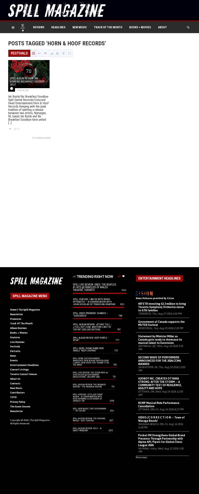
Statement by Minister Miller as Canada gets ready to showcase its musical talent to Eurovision (160, 339)
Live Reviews (17, 342)
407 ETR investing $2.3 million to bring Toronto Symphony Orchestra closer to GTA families (162, 307)
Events (14, 360)
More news (141, 457)
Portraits (15, 351)
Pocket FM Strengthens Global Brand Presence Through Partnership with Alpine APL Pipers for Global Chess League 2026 (161, 440)
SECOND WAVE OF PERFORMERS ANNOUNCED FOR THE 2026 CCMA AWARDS (159, 361)
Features (15, 337)
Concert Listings (19, 369)
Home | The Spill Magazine (25, 309)
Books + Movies (140, 27)
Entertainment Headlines (24, 365)
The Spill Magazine (40, 420)
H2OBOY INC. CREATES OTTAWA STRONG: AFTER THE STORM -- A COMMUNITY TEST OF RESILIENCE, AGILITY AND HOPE (160, 383)
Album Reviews (18, 328)
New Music (79, 27)
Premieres (15, 319)
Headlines (58, 27)
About (162, 27)
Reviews (38, 27)
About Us (15, 379)
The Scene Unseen (20, 406)
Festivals (15, 346)
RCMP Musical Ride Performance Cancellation (158, 404)
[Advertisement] (99, 205)
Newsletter (16, 314)
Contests (15, 383)
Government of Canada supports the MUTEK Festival (161, 323)
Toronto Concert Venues (23, 374)
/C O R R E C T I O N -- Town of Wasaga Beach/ (161, 419)
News (13, 356)
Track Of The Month (108, 27)
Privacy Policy (17, 402)
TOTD (13, 397)
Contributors (17, 392)
